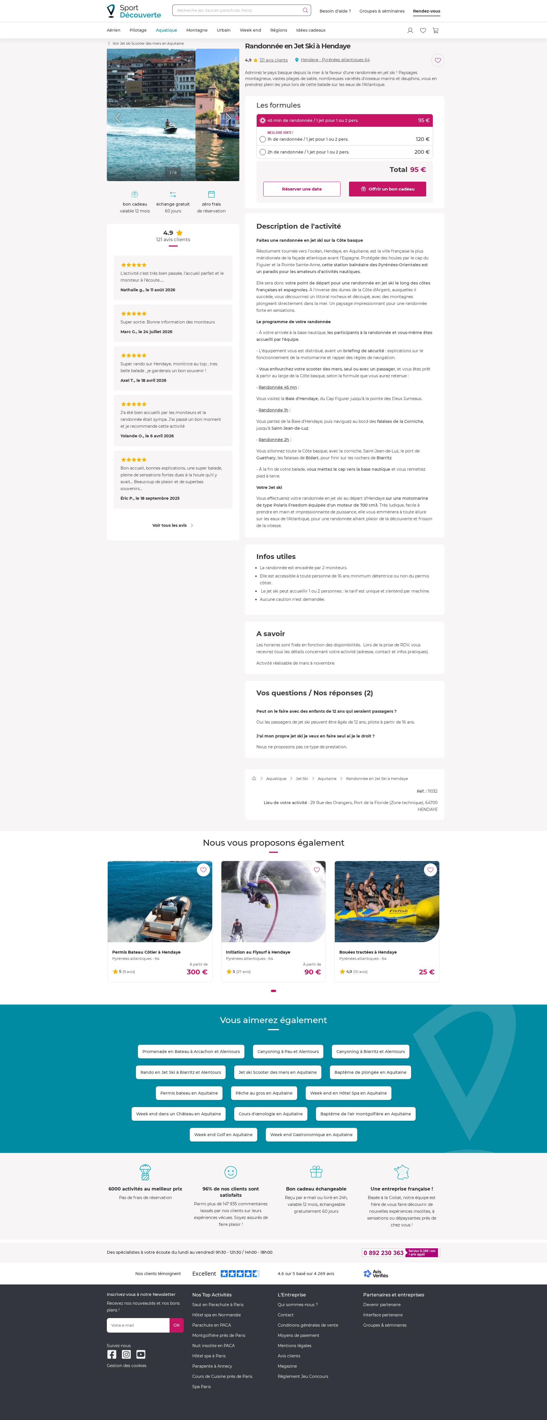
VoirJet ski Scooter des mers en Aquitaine (148, 43)
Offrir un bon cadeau (392, 189)
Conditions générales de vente (308, 1325)
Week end (250, 30)
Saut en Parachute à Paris (218, 1304)
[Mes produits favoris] (423, 30)
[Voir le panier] (436, 30)
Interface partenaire (383, 1314)
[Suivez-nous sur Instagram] (126, 1354)
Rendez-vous (426, 11)
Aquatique (166, 30)
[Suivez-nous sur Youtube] (141, 1354)
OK (177, 1325)
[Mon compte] (410, 30)
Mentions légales (294, 1345)
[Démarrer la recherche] (305, 10)
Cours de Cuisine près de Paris (222, 1376)
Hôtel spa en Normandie (216, 1314)
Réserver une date (302, 189)
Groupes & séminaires (382, 11)
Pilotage (138, 30)
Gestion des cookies (126, 1365)
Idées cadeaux (311, 30)
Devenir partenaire (382, 1304)
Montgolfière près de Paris (218, 1335)
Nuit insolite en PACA (213, 1345)
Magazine (287, 1366)
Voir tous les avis (169, 525)
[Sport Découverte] (134, 11)
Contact (286, 1314)
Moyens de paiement (298, 1335)
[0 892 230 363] (373, 1252)
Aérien (114, 30)
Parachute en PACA (211, 1325)
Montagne (197, 30)
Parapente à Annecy (212, 1366)
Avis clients (289, 1355)
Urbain (224, 30)
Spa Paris (201, 1386)
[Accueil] (254, 778)
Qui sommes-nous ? (298, 1304)
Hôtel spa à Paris (209, 1355)
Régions (278, 30)
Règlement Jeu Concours (303, 1376)
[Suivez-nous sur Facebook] (112, 1354)
